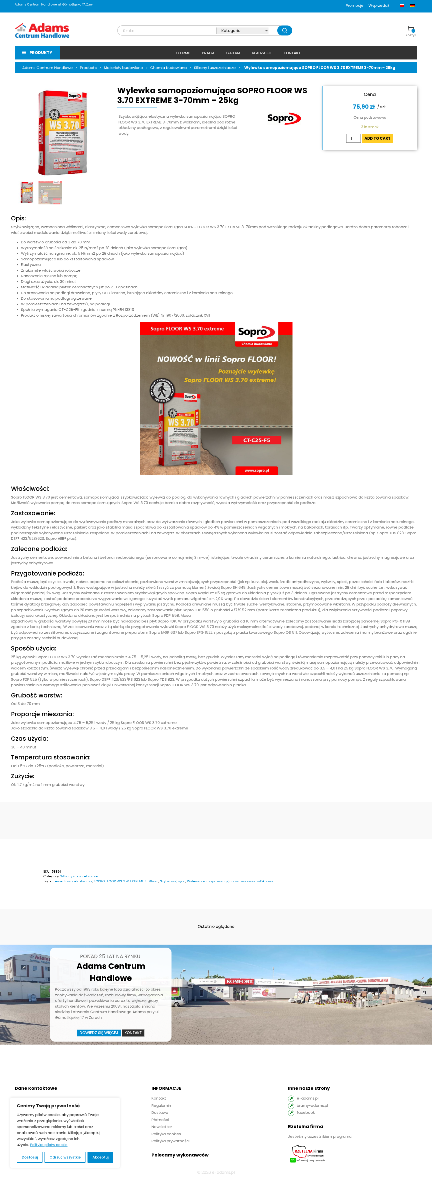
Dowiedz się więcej (99, 1032)
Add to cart (377, 138)
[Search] (284, 30)
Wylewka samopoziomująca (210, 881)
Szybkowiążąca (173, 881)
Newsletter (162, 1126)
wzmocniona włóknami (254, 881)
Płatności (160, 1119)
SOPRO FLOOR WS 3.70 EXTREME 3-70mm (126, 881)
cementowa (63, 881)
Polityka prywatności (171, 1141)
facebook (306, 1112)
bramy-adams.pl (312, 1105)
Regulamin (161, 1105)
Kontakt (292, 52)
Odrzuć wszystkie (65, 1157)
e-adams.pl (307, 1098)
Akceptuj (100, 1157)
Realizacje (262, 52)
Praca (208, 52)
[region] (65, 1133)
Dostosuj (30, 1157)
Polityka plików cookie (49, 1144)
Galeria (233, 52)
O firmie (183, 52)
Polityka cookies (166, 1134)
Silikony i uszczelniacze (79, 876)
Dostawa (160, 1112)
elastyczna (83, 881)
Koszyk (411, 33)
